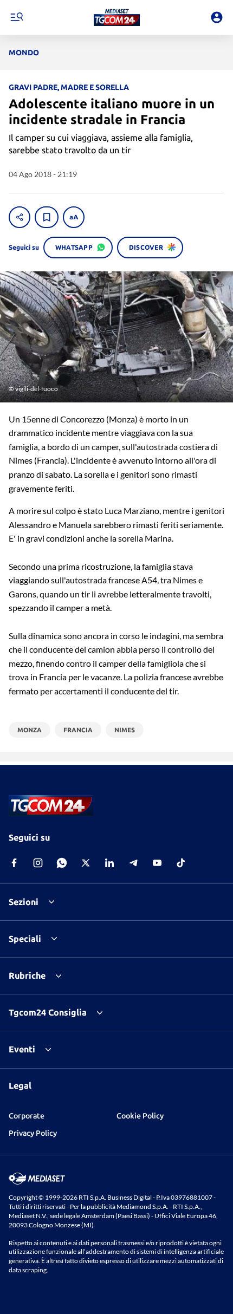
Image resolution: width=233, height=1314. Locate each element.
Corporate (26, 1115)
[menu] (16, 17)
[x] (85, 862)
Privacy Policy (33, 1133)
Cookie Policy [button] (140, 1115)
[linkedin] (109, 862)
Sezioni (23, 902)
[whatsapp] (61, 862)
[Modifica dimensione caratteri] (74, 217)
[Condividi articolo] (19, 217)
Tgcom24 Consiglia (48, 1012)
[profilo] (216, 17)
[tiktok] (181, 862)
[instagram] (38, 862)
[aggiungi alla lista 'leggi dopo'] (47, 217)
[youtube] (157, 862)
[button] (117, 17)
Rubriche (27, 975)
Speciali (25, 939)
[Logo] (117, 17)
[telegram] (133, 862)
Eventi (22, 1049)
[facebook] (14, 862)
